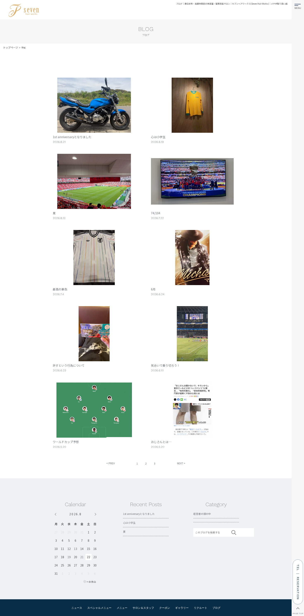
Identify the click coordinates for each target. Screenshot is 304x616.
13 (75, 549)
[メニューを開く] (298, 5)
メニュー (122, 607)
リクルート (200, 607)
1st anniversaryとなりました (139, 513)
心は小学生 (129, 522)
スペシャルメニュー (99, 607)
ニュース (76, 607)
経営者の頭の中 (202, 513)
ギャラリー (182, 607)
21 (82, 557)
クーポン (164, 607)
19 (69, 557)
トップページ (10, 47)
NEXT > (181, 463)
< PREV (110, 463)
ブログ (216, 607)
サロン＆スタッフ (143, 607)
